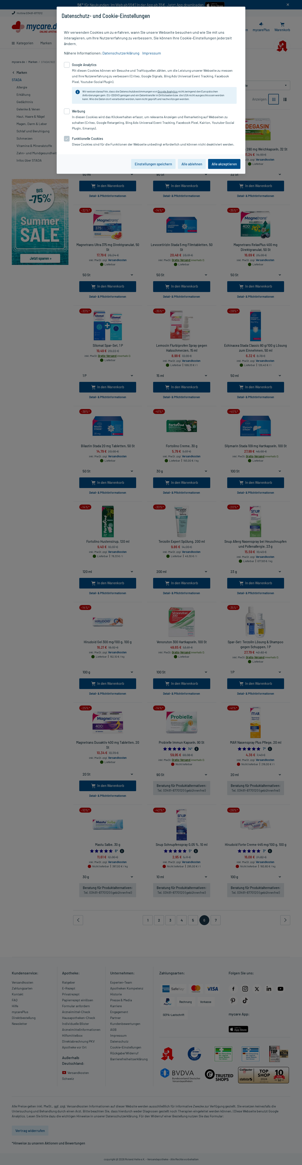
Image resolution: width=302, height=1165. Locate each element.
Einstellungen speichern (153, 164)
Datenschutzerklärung (120, 53)
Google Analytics (168, 91)
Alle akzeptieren (224, 164)
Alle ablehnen (191, 164)
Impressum (151, 53)
